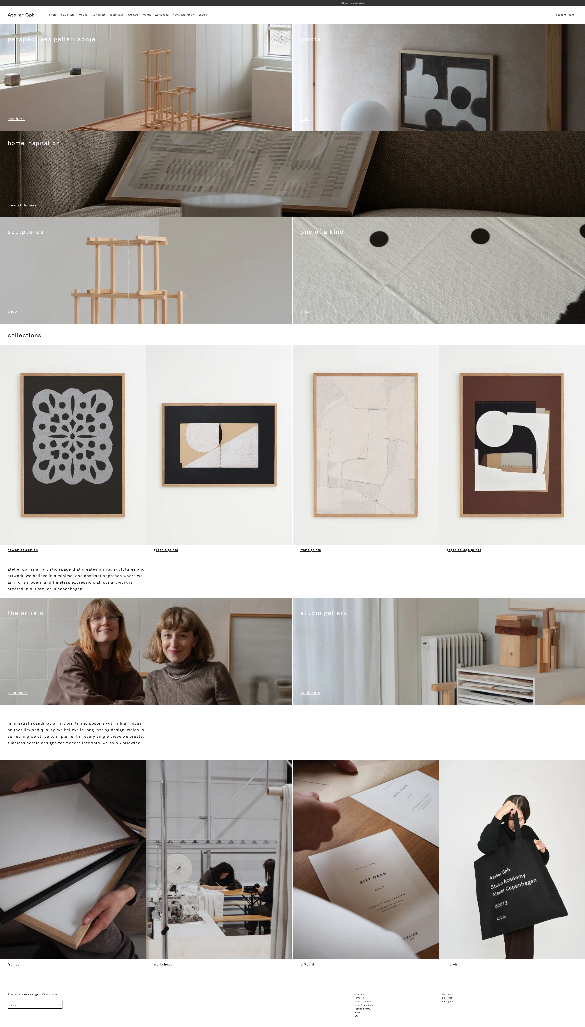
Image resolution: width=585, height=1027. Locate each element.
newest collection (23, 550)
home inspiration (183, 15)
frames (83, 14)
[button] (573, 15)
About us (359, 994)
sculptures (117, 14)
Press (357, 1012)
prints (53, 14)
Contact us (360, 998)
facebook (447, 994)
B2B (356, 1016)
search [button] (203, 14)
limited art (98, 15)
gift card (133, 15)
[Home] (21, 15)
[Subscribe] (57, 1004)
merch (147, 14)
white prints (310, 550)
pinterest (447, 998)
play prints (67, 15)
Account (561, 14)
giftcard (307, 964)
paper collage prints (464, 550)
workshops (162, 14)
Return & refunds (363, 1001)
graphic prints (166, 550)
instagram (447, 1001)
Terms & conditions (364, 1005)
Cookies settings (363, 1009)
